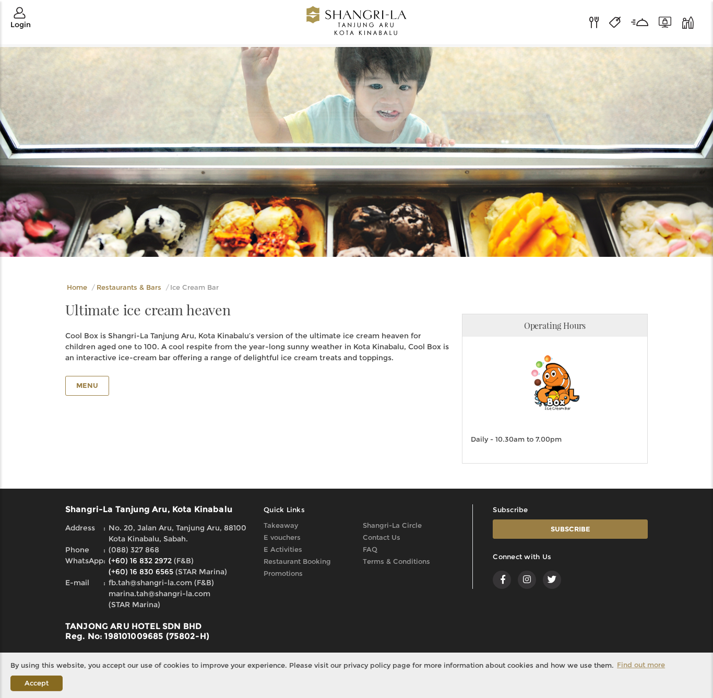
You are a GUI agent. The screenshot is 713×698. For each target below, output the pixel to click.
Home (77, 287)
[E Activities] (688, 21)
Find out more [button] (641, 664)
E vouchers (282, 537)
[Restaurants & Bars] (599, 21)
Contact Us (381, 537)
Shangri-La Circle (392, 525)
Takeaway (281, 525)
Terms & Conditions (396, 561)
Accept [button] (37, 683)
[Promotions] (620, 21)
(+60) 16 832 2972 (140, 560)
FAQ (370, 549)
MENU (87, 385)
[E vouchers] (670, 21)
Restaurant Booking (297, 561)
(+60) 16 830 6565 (141, 571)
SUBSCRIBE (570, 529)
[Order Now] (645, 21)
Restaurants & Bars (129, 287)
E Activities (283, 549)
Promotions (283, 573)
